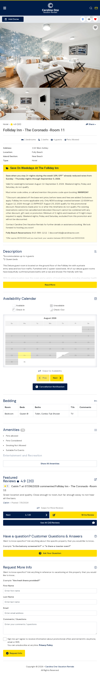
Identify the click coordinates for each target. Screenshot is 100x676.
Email (5, 608)
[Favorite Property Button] (95, 27)
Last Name (8, 596)
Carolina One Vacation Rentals (59, 666)
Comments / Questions (14, 619)
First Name (8, 585)
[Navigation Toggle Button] (4, 8)
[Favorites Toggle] (95, 19)
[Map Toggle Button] (82, 19)
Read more (50, 284)
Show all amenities (50, 463)
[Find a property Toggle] (90, 8)
